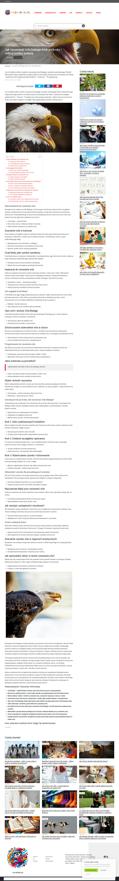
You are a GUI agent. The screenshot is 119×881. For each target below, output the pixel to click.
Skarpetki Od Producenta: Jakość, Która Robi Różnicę (58, 812)
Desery (7, 793)
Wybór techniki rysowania (17, 179)
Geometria (45, 743)
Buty (6, 768)
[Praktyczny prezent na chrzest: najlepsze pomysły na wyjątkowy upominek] (92, 108)
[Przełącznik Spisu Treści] (39, 156)
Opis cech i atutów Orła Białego (19, 170)
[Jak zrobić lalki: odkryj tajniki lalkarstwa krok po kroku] (96, 774)
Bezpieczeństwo (85, 128)
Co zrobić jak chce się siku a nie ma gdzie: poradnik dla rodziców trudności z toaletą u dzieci (95, 812)
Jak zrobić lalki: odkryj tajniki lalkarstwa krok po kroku (95, 787)
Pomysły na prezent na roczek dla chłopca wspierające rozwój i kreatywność (92, 95)
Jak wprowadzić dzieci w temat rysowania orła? (24, 201)
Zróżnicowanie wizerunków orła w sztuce (22, 172)
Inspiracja (45, 768)
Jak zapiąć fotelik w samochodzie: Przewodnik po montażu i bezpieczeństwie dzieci (92, 146)
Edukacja (79, 12)
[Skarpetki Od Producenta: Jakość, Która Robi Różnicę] (59, 799)
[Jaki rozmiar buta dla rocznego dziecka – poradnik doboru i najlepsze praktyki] (22, 774)
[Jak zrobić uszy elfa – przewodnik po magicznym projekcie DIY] (59, 774)
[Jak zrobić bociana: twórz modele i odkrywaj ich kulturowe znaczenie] (59, 825)
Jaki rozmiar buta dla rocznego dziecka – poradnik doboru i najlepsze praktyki (20, 787)
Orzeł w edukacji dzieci (14, 197)
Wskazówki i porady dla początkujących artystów (22, 190)
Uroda (98, 12)
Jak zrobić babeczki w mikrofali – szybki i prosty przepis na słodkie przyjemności (20, 812)
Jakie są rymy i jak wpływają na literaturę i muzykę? (20, 837)
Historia (44, 819)
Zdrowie (63, 12)
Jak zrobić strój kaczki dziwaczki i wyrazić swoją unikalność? (92, 273)
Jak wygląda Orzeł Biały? (15, 168)
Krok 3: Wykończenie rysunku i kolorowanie (22, 188)
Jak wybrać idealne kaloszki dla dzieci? (93, 761)
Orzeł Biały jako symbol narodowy (20, 163)
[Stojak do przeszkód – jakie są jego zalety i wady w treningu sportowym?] (22, 749)
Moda (44, 793)
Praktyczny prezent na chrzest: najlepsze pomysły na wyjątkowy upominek (92, 121)
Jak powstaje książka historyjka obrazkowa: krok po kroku (91, 198)
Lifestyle (89, 12)
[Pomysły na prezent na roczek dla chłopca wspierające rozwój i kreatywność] (92, 82)
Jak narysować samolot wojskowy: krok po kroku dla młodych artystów (92, 223)
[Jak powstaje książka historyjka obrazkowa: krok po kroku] (92, 185)
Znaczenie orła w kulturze (17, 161)
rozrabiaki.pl (8, 65)
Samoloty (83, 204)
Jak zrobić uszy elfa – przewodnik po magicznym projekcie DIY (55, 787)
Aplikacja (83, 230)
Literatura (8, 819)
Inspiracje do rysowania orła (18, 165)
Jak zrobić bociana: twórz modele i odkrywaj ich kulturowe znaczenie (58, 837)
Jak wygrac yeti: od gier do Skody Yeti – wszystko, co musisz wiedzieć (92, 172)
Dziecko (81, 743)
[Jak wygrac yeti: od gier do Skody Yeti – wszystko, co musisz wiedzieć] (92, 159)
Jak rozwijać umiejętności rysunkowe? (21, 194)
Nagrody (82, 153)
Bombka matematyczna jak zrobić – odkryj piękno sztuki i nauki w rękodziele (58, 762)
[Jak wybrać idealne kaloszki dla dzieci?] (96, 749)
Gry (71, 12)
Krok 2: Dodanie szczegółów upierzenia (21, 185)
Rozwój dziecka (49, 861)
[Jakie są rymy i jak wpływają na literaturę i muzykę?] (22, 825)
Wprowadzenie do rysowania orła (17, 159)
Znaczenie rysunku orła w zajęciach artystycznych (24, 199)
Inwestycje (8, 743)
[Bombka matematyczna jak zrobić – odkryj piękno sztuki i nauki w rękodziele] (59, 749)
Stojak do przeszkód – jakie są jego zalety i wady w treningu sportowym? (21, 762)
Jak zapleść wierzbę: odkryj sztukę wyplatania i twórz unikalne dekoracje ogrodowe (96, 837)
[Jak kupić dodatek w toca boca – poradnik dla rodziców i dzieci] (92, 236)
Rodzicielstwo (50, 12)
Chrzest (82, 102)
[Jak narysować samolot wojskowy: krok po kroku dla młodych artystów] (92, 210)
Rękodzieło (82, 768)
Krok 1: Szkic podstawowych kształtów (21, 183)
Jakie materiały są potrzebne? (18, 177)
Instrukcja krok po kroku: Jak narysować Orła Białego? (24, 181)
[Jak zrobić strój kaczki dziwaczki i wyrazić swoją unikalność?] (92, 260)
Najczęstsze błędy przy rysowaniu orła (21, 192)
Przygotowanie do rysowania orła (17, 174)
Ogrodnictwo (83, 819)
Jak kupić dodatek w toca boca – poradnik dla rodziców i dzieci (92, 248)
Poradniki (37, 12)
